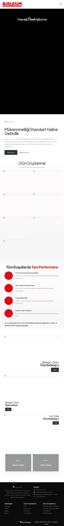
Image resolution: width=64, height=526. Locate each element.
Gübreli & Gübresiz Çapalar (51, 506)
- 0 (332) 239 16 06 (40, 489)
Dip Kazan (26, 511)
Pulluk (25, 506)
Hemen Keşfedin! (22, 325)
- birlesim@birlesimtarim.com (43, 492)
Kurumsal (7, 506)
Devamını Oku (11, 152)
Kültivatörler (27, 508)
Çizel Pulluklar (28, 513)
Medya (6, 511)
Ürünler (6, 508)
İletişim (6, 513)
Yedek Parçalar (47, 513)
